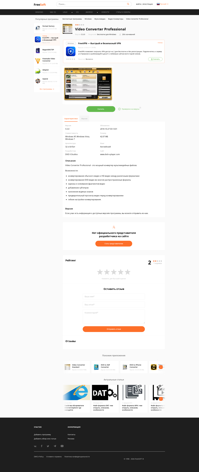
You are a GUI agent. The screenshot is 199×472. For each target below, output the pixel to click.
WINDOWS (39, 12)
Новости (105, 12)
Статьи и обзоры (123, 12)
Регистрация (148, 4)
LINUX (65, 12)
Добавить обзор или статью (45, 439)
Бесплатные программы (72, 19)
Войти (138, 4)
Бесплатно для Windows (106, 34)
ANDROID (89, 12)
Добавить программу (42, 434)
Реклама (71, 439)
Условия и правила (54, 456)
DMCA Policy (39, 456)
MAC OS (53, 12)
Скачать (101, 109)
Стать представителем (114, 243)
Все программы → (47, 89)
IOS (77, 12)
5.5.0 (80, 34)
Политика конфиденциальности (77, 456)
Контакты (71, 434)
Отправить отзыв (114, 329)
